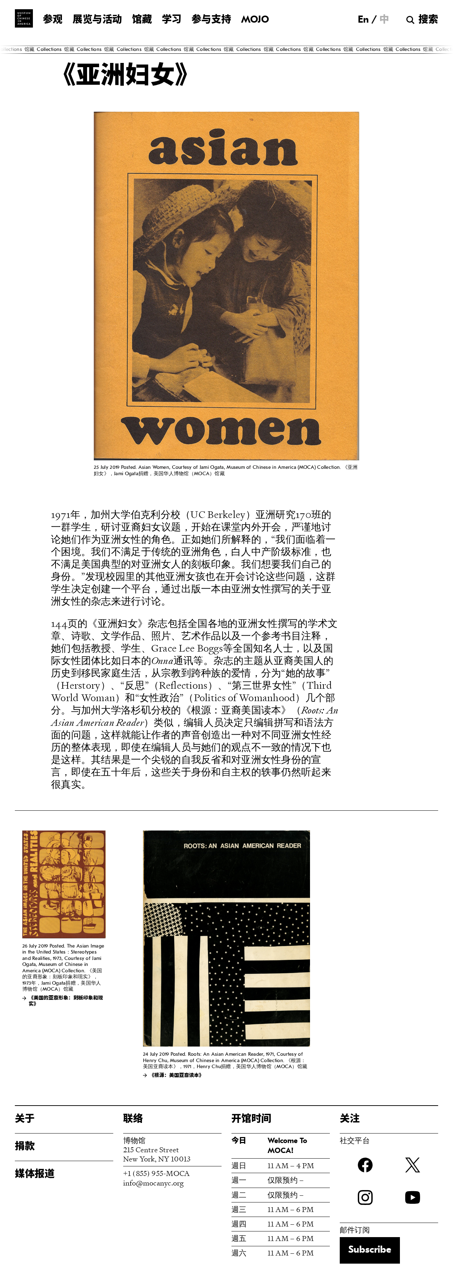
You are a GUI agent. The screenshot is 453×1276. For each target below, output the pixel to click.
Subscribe (369, 1250)
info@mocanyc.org (153, 1183)
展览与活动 (97, 20)
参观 (53, 20)
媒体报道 (35, 1174)
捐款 (25, 1147)
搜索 (428, 20)
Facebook (365, 1165)
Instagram (365, 1197)
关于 (25, 1119)
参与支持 (211, 20)
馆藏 (142, 20)
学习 (172, 20)
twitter (412, 1165)
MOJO (255, 20)
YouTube (412, 1197)
